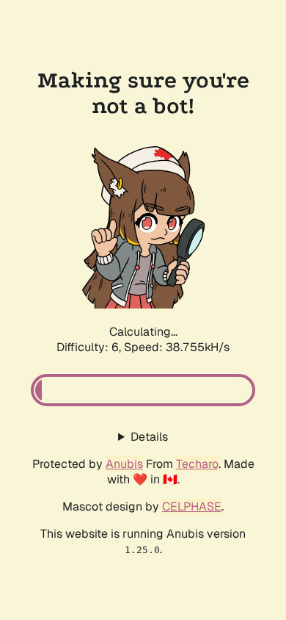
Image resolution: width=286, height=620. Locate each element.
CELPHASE (191, 506)
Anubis (124, 464)
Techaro (197, 464)
